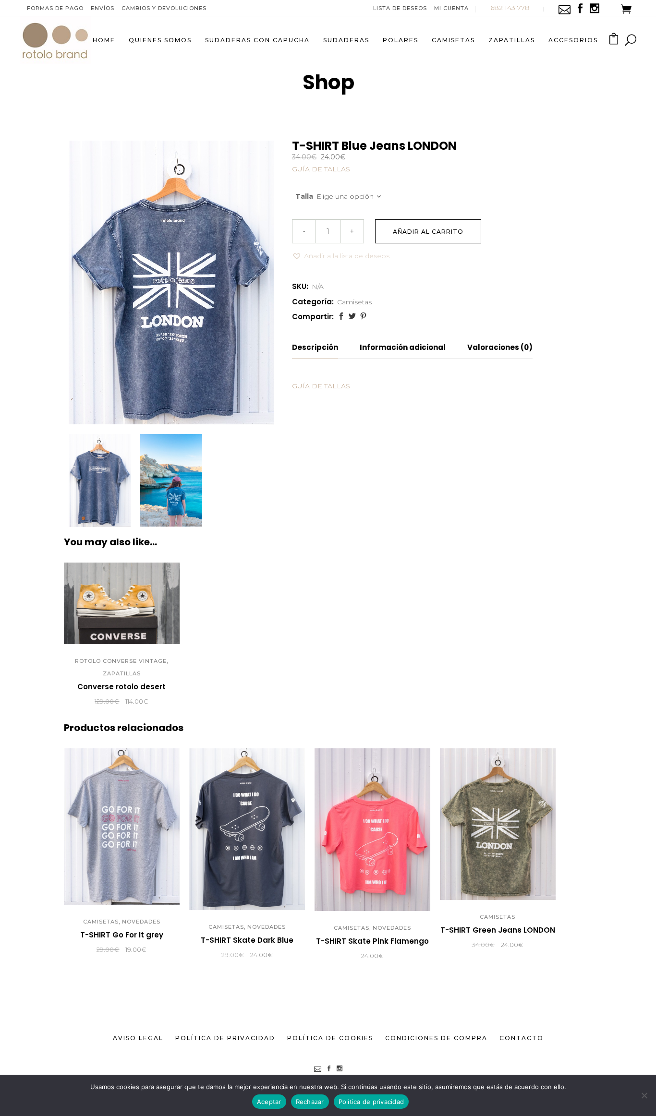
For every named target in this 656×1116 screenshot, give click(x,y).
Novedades (141, 921)
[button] (340, 256)
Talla (304, 196)
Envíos (102, 8)
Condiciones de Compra (436, 1038)
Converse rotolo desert (121, 687)
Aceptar (269, 1101)
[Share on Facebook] (341, 316)
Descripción (315, 347)
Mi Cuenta (451, 8)
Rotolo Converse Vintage (121, 661)
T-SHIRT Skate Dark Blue (247, 940)
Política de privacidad (371, 1101)
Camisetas (354, 302)
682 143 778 (510, 7)
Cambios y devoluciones (164, 8)
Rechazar (310, 1101)
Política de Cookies (330, 1038)
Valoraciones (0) (500, 347)
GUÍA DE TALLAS (321, 169)
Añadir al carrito (428, 231)
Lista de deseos (400, 8)
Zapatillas (122, 673)
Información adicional (403, 347)
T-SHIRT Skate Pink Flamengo (372, 941)
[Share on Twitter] (352, 316)
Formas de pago (55, 8)
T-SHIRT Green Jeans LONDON (497, 930)
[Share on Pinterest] (363, 316)
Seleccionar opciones (67, 701)
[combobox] (353, 196)
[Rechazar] (644, 1095)
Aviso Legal (138, 1038)
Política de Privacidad (225, 1038)
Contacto (521, 1038)
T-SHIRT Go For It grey (121, 935)
